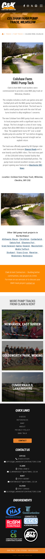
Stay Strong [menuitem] (21, 550)
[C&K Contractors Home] (8, 6)
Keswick (26, 246)
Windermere (16, 256)
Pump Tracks (18, 34)
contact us (30, 283)
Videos (22, 417)
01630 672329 (23, 459)
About (23, 427)
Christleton (24, 239)
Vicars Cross (22, 252)
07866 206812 (23, 469)
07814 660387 (23, 479)
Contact (23, 441)
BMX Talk (22, 433)
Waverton (33, 252)
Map (22, 423)
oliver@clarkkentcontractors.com (23, 492)
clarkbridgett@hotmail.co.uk (23, 472)
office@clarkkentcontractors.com (23, 462)
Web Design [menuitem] (33, 550)
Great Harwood (8, 246)
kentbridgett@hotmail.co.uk (23, 482)
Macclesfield (36, 246)
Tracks (8, 34)
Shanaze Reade (31, 149)
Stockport (11, 252)
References (22, 420)
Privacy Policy (22, 430)
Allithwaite (6, 239)
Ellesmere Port (28, 242)
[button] (41, 6)
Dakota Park (15, 242)
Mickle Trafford (22, 249)
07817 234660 (23, 489)
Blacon (15, 239)
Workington (28, 256)
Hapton (19, 246)
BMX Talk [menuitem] (11, 550)
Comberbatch (36, 239)
